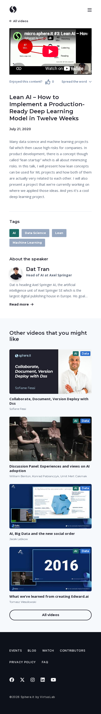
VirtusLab (47, 697)
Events (15, 650)
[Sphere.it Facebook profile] (12, 679)
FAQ (45, 662)
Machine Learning (27, 242)
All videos (20, 21)
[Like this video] (47, 81)
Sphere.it (28, 697)
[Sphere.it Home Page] (14, 9)
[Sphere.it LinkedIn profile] (43, 679)
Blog (32, 650)
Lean (59, 233)
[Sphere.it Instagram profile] (33, 679)
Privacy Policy (22, 662)
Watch (48, 650)
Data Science (35, 233)
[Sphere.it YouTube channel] (53, 679)
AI (14, 233)
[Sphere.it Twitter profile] (22, 679)
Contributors (72, 650)
